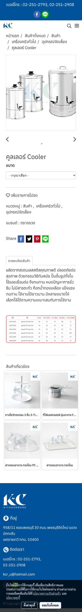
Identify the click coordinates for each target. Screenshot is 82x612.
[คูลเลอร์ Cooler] (41, 93)
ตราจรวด (27, 222)
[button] (68, 26)
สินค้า (28, 206)
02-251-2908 (61, 4)
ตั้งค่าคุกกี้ (29, 605)
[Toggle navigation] (76, 26)
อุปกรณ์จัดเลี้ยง (18, 212)
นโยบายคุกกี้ (13, 597)
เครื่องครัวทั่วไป (48, 206)
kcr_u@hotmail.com (19, 574)
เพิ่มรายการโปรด (24, 195)
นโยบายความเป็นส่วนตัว (47, 593)
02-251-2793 (35, 4)
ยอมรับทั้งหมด (50, 605)
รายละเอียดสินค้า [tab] (19, 261)
